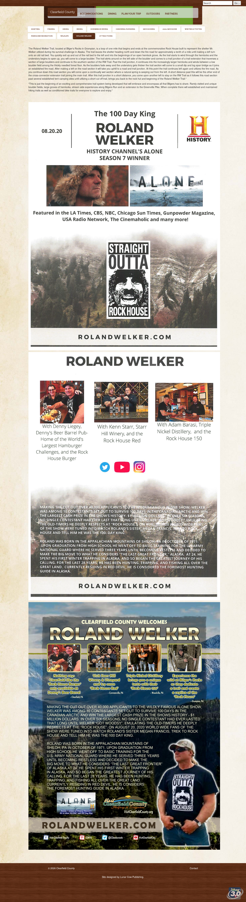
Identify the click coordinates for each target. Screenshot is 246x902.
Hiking (66, 29)
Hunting (35, 29)
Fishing (51, 29)
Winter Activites (193, 29)
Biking (80, 29)
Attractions (105, 36)
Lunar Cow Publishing (131, 877)
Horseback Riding (99, 29)
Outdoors (153, 13)
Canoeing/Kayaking (125, 29)
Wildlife (64, 36)
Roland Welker (84, 36)
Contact (194, 868)
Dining (112, 13)
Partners (171, 13)
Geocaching (149, 29)
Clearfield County (62, 12)
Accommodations (91, 13)
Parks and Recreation (42, 36)
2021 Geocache (170, 29)
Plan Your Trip (131, 13)
